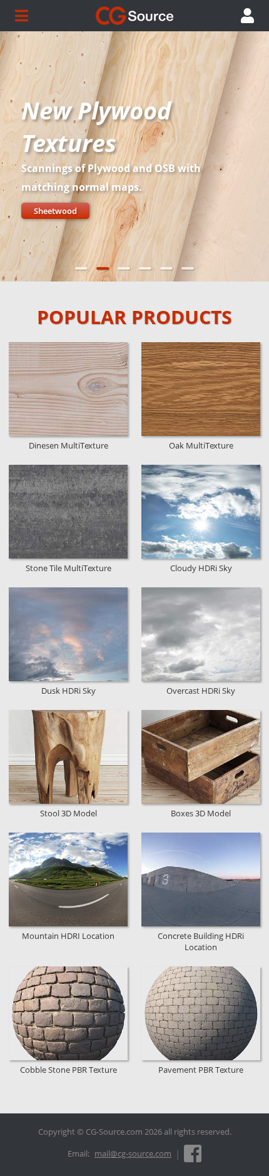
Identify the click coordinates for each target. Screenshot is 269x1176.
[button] (81, 268)
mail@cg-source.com (132, 1153)
